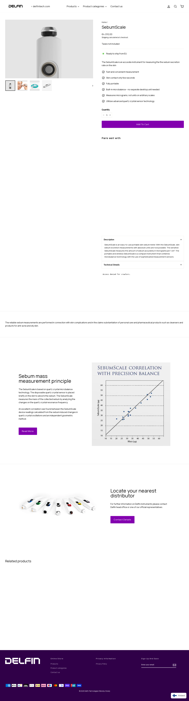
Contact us (116, 6)
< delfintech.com (40, 6)
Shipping (105, 37)
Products (72, 6)
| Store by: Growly (104, 691)
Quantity (106, 109)
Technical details (112, 265)
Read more (28, 431)
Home (104, 22)
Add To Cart (26, 630)
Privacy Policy (101, 664)
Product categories (94, 6)
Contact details (122, 519)
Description (109, 239)
